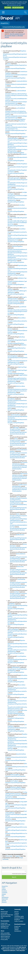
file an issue (9, 856)
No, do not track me (18, 7)
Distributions (17, 931)
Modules (16, 928)
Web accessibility (5, 933)
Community (17, 909)
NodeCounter (20, 566)
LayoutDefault (22, 306)
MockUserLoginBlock (15, 787)
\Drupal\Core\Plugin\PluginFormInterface (16, 830)
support (18, 856)
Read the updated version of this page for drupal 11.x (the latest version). (15, 35)
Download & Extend (19, 924)
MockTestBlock (14, 781)
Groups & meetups (19, 918)
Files (3, 895)
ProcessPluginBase (21, 656)
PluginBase (23, 51)
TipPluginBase (21, 715)
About (2, 931)
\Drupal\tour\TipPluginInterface (16, 718)
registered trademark (9, 950)
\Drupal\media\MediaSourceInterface (17, 389)
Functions (4, 891)
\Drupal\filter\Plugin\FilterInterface (17, 348)
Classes (4, 889)
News (2, 909)
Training (16, 913)
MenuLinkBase (22, 317)
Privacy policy (4, 939)
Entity (17, 514)
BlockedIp (16, 427)
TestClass (21, 824)
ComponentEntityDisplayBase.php (14, 27)
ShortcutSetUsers (20, 553)
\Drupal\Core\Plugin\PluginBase (16, 152)
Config (18, 496)
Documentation (5, 921)
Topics (3, 887)
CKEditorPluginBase (22, 163)
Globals (4, 894)
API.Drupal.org (4, 928)
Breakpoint (24, 154)
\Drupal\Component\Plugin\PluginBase (15, 68)
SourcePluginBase (13, 629)
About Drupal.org (5, 936)
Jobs (2, 918)
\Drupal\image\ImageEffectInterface (17, 378)
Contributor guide (19, 916)
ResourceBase (21, 685)
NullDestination (20, 534)
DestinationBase (15, 414)
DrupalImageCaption (14, 178)
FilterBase (23, 345)
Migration (22, 640)
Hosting (16, 914)
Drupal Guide (4, 923)
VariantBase (22, 228)
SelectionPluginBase (17, 246)
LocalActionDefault (21, 90)
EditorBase (22, 337)
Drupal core (17, 926)
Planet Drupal (4, 911)
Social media (4, 913)
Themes (16, 929)
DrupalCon (17, 919)
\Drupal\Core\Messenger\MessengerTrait (16, 130)
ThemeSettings (21, 579)
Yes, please (8, 7)
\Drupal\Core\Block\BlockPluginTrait (17, 221)
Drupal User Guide (5, 924)
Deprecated (5, 899)
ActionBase (22, 205)
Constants (4, 892)
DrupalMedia (11, 399)
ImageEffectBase (22, 375)
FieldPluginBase (16, 667)
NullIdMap (12, 603)
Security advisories (6, 916)
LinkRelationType (22, 278)
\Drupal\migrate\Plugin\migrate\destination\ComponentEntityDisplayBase (19, 467)
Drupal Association (6, 934)
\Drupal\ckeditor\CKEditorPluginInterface (16, 65)
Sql (10, 613)
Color (15, 438)
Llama (8, 63)
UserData (16, 592)
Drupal (23, 948)
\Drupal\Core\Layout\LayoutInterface (17, 310)
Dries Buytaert (21, 950)
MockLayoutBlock (15, 774)
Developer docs (5, 926)
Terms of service (5, 938)
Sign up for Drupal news (7, 914)
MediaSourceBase (20, 386)
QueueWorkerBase (21, 754)
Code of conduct (18, 921)
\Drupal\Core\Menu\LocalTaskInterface (15, 111)
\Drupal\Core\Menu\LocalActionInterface (16, 93)
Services (4, 900)
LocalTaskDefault (20, 108)
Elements (4, 902)
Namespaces (5, 897)
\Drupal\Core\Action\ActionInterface (17, 208)
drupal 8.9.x (4, 23)
